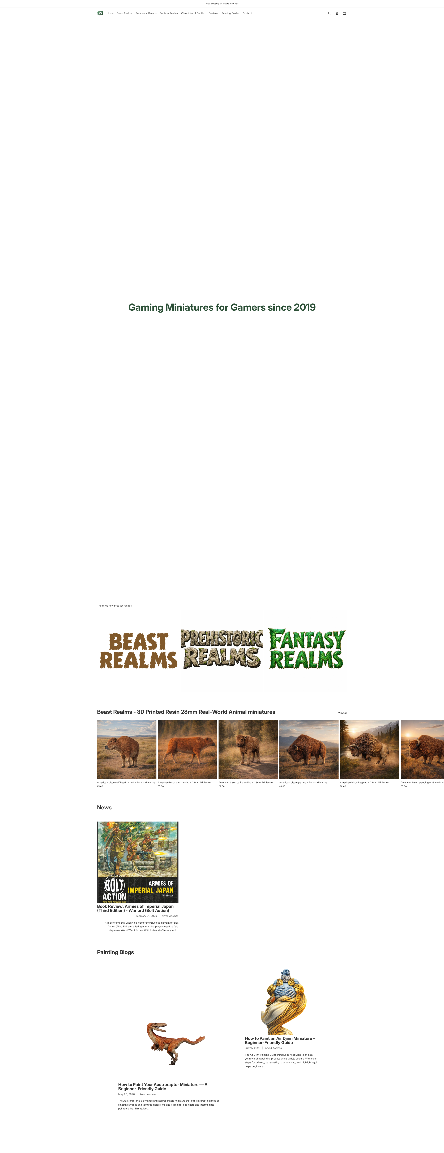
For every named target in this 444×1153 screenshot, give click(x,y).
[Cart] (344, 13)
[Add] (151, 774)
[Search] (329, 13)
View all (342, 712)
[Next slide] (343, 754)
